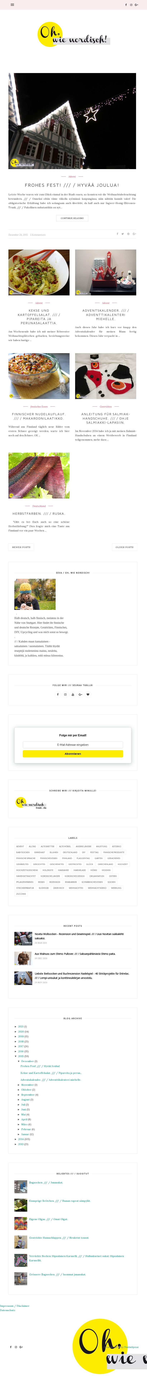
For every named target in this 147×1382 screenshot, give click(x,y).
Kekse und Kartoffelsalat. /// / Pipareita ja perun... (51, 1073)
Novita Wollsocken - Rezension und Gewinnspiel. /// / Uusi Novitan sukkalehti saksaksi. (79, 936)
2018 (21, 1041)
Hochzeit (123, 864)
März (24, 1124)
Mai (23, 1114)
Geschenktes (57, 864)
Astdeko (116, 846)
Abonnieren (73, 753)
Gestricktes (106, 406)
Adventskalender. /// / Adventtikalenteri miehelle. (105, 315)
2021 (20, 1026)
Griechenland (105, 864)
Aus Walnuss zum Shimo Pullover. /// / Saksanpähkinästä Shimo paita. (75, 953)
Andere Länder (83, 846)
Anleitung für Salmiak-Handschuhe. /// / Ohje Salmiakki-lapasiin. (105, 418)
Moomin (106, 870)
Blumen (54, 852)
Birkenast (39, 852)
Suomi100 (43, 888)
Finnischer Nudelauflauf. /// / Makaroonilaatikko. (39, 416)
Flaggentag (83, 858)
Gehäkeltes (22, 864)
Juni (23, 1109)
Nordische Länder (50, 876)
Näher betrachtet (26, 876)
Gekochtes (39, 864)
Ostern (113, 876)
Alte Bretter (47, 846)
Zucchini (21, 894)
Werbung (116, 888)
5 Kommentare (38, 234)
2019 (21, 1036)
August (25, 1099)
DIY (83, 852)
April (24, 1119)
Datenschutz (7, 1310)
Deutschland (39, 506)
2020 (21, 1031)
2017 (20, 1046)
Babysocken (23, 852)
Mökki (94, 870)
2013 (20, 1144)
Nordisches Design (75, 876)
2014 (21, 1139)
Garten (99, 858)
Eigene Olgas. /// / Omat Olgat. (48, 1219)
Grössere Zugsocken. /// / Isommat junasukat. (57, 1274)
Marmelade (80, 870)
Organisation (96, 876)
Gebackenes (113, 858)
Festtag (94, 852)
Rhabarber (71, 882)
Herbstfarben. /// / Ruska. (39, 513)
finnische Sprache (25, 858)
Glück (89, 864)
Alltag (32, 846)
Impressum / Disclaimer (14, 1306)
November (27, 1084)
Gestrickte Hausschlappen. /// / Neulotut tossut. (59, 1237)
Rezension (54, 882)
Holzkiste (48, 870)
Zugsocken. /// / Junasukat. (46, 1182)
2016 (21, 1051)
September (28, 1094)
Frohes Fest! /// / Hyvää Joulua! (72, 185)
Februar (26, 1129)
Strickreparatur (25, 888)
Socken (111, 882)
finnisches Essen (39, 406)
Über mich (58, 888)
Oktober (26, 1089)
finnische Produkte (113, 852)
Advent (72, 176)
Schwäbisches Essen (92, 882)
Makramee (63, 870)
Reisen (41, 882)
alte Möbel (65, 846)
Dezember (27, 1061)
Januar (25, 1134)
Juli (23, 1104)
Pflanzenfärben (24, 882)
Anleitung (101, 846)
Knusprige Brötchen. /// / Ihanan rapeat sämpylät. (60, 1200)
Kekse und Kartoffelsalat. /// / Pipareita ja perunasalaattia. (39, 317)
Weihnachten (76, 888)
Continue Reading (72, 218)
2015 (21, 1056)
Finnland (67, 858)
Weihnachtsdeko (97, 888)
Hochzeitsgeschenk (27, 870)
